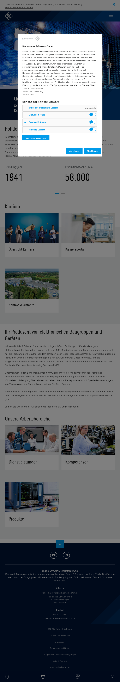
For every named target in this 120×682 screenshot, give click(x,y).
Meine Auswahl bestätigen (35, 138)
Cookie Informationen (33, 88)
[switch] (92, 114)
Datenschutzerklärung (33, 91)
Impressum (28, 94)
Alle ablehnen (92, 151)
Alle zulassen (74, 151)
